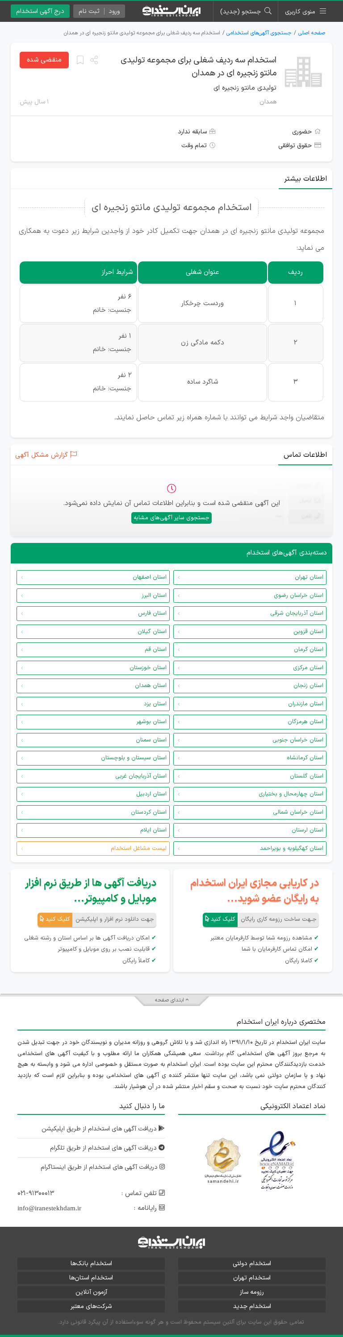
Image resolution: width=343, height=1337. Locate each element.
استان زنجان (308, 685)
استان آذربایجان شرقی (296, 613)
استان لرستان (307, 830)
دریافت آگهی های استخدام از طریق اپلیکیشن (100, 1129)
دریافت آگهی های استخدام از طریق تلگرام (104, 1148)
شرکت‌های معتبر (91, 1306)
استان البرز (154, 595)
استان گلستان (306, 776)
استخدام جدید (252, 1306)
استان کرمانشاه (305, 757)
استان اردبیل (151, 794)
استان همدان (151, 685)
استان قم (156, 649)
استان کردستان (149, 812)
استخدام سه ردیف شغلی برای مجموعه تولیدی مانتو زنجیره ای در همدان (198, 67)
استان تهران (309, 577)
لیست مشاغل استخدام (139, 848)
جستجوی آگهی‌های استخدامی (259, 33)
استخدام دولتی (252, 1263)
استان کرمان (308, 649)
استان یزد (155, 704)
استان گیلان (152, 631)
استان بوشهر (151, 721)
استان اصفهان (150, 577)
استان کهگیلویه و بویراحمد (291, 848)
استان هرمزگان (305, 721)
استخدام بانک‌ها (91, 1263)
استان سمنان (151, 740)
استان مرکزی (308, 667)
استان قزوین (308, 631)
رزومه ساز (252, 1292)
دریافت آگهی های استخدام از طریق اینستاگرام (100, 1167)
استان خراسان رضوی (298, 595)
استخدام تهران (252, 1278)
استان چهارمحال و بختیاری (291, 794)
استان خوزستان (148, 667)
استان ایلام (153, 830)
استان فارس (152, 613)
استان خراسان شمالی (298, 812)
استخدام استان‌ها (91, 1278)
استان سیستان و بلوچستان (134, 757)
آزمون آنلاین (91, 1292)
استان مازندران (305, 704)
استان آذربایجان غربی (141, 776)
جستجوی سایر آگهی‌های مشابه (171, 517)
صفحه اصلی (311, 33)
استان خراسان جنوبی (297, 740)
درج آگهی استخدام (40, 11)
